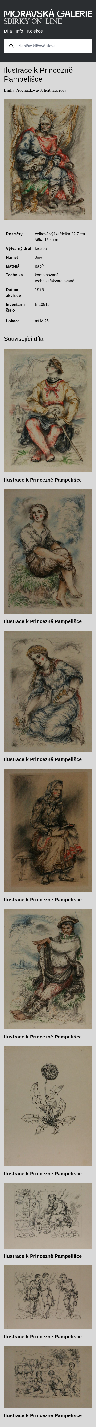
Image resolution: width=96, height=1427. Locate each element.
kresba (41, 249)
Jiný (38, 257)
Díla (8, 31)
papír (39, 266)
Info (19, 31)
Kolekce (35, 31)
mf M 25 (42, 321)
